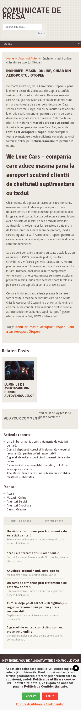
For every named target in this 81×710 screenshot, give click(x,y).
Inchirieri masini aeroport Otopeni (40, 327)
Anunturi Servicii (17, 501)
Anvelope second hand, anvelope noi (33, 570)
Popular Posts (21, 521)
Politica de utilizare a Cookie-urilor (40, 704)
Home (10, 58)
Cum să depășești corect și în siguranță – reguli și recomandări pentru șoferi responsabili (37, 607)
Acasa (10, 493)
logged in (62, 413)
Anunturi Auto (27, 58)
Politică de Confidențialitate (45, 686)
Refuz (50, 696)
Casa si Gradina (16, 509)
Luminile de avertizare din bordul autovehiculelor (19, 390)
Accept (31, 696)
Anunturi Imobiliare (19, 505)
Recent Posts (54, 521)
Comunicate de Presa (31, 13)
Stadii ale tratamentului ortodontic (33, 553)
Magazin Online (16, 497)
